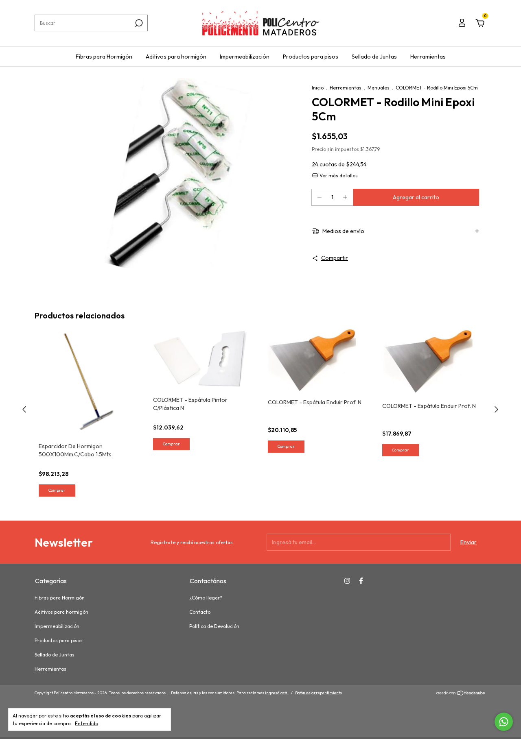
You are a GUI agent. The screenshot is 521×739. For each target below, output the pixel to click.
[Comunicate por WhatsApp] (504, 722)
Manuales (379, 88)
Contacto (199, 612)
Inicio (318, 88)
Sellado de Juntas (374, 56)
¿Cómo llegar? (205, 598)
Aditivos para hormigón (176, 56)
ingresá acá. (277, 692)
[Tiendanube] (461, 694)
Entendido (86, 723)
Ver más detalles (338, 175)
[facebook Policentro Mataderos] (361, 581)
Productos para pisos (310, 56)
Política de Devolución (214, 626)
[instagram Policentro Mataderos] (347, 581)
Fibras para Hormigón (104, 56)
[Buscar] (138, 23)
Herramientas (428, 56)
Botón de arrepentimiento (318, 692)
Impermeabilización (244, 56)
